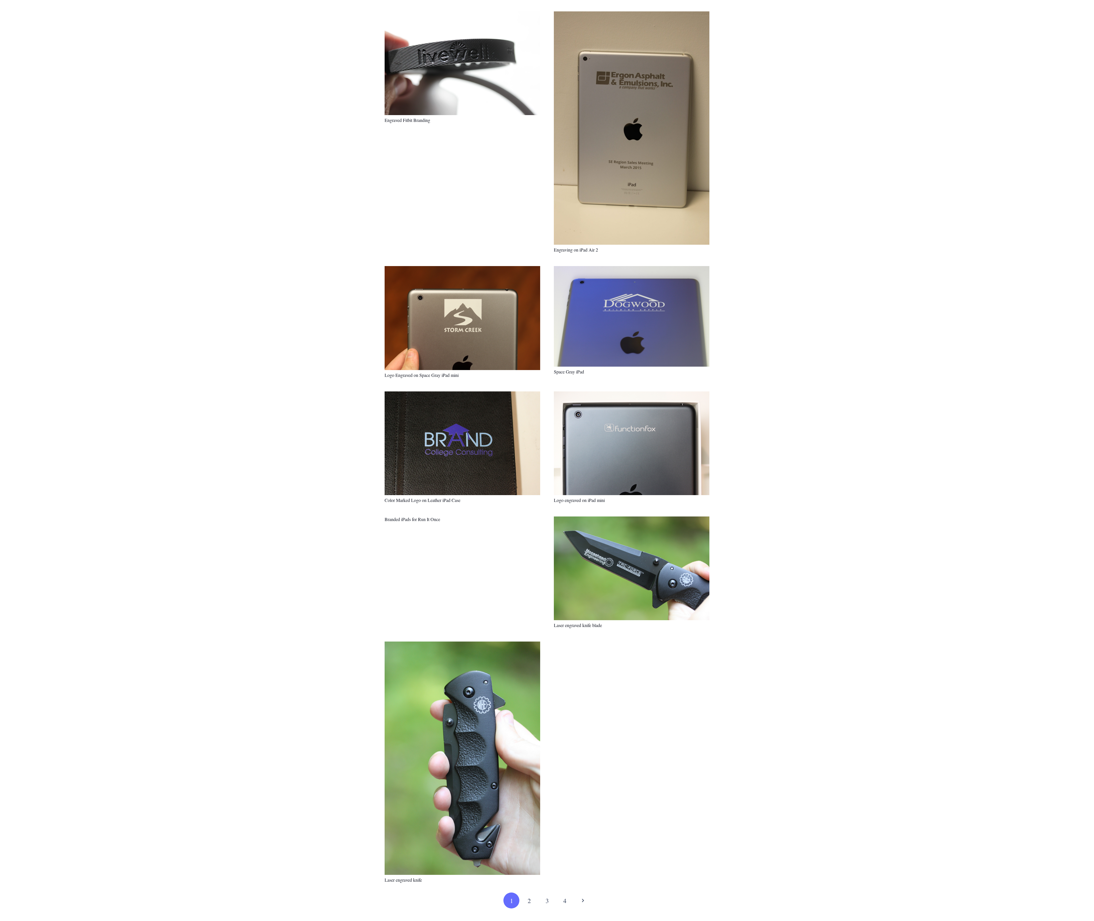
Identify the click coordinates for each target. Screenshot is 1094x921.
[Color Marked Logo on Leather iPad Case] (462, 443)
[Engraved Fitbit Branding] (462, 63)
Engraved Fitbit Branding (407, 120)
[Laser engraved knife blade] (631, 568)
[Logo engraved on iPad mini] (631, 443)
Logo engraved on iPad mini (579, 500)
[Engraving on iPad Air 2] (631, 128)
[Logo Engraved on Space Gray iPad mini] (462, 318)
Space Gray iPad (569, 372)
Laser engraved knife (403, 880)
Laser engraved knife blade (578, 625)
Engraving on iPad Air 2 (576, 250)
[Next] (583, 900)
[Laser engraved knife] (462, 758)
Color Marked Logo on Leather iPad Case (422, 500)
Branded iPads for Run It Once (412, 519)
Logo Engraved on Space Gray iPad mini (422, 375)
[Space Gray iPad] (631, 316)
